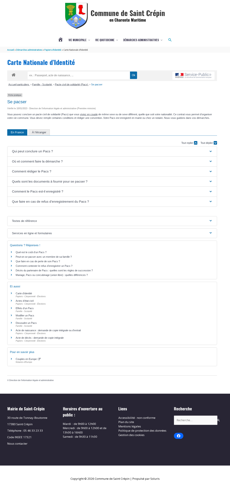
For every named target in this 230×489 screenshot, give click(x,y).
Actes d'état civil (25, 300)
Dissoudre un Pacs (26, 322)
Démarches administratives (141, 40)
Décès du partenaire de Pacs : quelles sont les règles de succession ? (54, 270)
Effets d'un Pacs (25, 308)
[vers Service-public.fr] (193, 76)
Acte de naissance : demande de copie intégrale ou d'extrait (48, 330)
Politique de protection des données (142, 430)
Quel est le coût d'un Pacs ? (31, 252)
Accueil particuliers (19, 84)
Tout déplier (207, 142)
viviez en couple (89, 114)
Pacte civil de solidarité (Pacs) (72, 84)
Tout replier (187, 142)
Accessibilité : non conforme (136, 418)
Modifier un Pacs (25, 315)
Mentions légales (129, 426)
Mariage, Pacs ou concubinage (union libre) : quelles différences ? (52, 275)
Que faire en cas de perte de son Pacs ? (38, 261)
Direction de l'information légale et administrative (31, 380)
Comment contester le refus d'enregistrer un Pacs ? (44, 265)
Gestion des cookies (131, 435)
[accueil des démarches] (13, 74)
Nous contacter (17, 443)
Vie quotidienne (104, 40)
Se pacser (96, 84)
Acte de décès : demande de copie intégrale (40, 337)
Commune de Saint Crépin (128, 13)
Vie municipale (78, 40)
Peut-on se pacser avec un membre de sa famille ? (44, 256)
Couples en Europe (26, 359)
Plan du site (126, 422)
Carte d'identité (24, 293)
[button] (170, 40)
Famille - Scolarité (42, 84)
